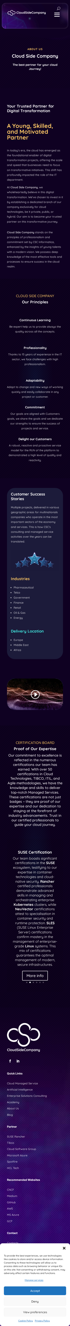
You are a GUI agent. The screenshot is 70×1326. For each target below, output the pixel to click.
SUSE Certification (35, 852)
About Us (13, 1108)
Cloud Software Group (21, 1149)
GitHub (11, 1202)
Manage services (34, 1280)
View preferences (35, 1312)
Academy (13, 1102)
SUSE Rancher (16, 1136)
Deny (35, 1301)
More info (35, 975)
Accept (35, 1291)
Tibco (10, 1143)
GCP (9, 1221)
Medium (12, 1196)
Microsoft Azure (17, 1155)
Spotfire (12, 1161)
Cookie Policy (25, 1320)
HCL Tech (13, 1168)
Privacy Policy (42, 1320)
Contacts (12, 1243)
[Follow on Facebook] (10, 1061)
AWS (10, 1208)
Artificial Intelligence (20, 1089)
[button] (64, 1248)
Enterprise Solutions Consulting (27, 1096)
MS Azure (13, 1215)
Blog (10, 1115)
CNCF (10, 1189)
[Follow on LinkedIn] (18, 1061)
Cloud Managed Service (22, 1083)
